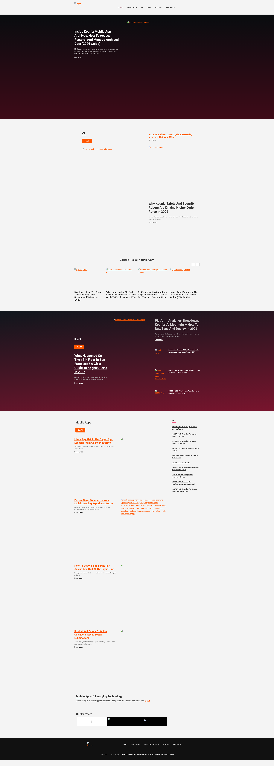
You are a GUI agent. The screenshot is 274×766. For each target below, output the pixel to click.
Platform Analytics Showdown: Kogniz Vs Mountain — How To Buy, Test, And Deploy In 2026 (152, 295)
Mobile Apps (132, 7)
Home (120, 7)
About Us (158, 7)
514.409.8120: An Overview (181, 462)
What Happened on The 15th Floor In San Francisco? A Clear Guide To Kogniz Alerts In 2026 (121, 295)
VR (142, 7)
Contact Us (170, 7)
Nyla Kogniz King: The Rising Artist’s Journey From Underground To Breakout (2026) (87, 296)
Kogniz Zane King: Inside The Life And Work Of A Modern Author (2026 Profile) (184, 295)
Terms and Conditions (151, 744)
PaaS (149, 7)
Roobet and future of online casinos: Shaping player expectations (90, 634)
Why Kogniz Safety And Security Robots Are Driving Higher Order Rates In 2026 (172, 208)
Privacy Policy (135, 744)
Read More (77, 57)
